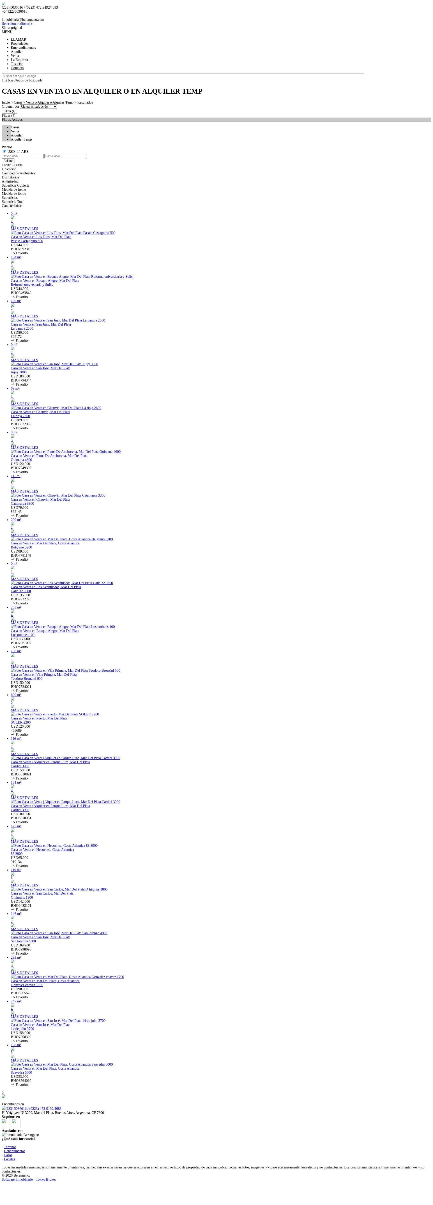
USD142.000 (21, 905)
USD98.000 (21, 993)
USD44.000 (21, 249)
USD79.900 (19, 512)
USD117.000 (21, 643)
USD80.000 (19, 336)
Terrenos (10, 1147)
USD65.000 (19, 862)
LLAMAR (18, 39)
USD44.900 (21, 293)
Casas (18, 102)
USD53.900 (21, 1081)
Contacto (17, 68)
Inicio (6, 102)
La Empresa (19, 60)
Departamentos (14, 1151)
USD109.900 (21, 949)
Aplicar (8, 160)
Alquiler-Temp (63, 102)
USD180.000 (21, 380)
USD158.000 (21, 1037)
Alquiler (17, 51)
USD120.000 (21, 468)
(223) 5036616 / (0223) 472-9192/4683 (33, 1108)
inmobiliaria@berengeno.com (23, 19)
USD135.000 (21, 599)
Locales (9, 1159)
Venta (15, 56)
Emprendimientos (23, 47)
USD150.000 (21, 687)
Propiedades (19, 43)
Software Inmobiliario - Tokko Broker (29, 1179)
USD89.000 (21, 424)
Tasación (17, 64)
